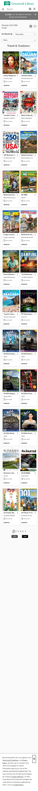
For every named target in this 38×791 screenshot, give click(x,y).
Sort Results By (7, 34)
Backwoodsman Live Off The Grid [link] (27, 155)
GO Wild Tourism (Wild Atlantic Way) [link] (27, 433)
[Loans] (30, 9)
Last (25, 536)
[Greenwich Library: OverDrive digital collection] (19, 3)
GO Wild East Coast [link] (27, 354)
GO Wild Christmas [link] (27, 394)
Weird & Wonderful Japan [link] (27, 115)
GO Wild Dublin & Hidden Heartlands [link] (10, 354)
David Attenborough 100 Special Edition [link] (10, 274)
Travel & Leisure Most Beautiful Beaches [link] (10, 314)
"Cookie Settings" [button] (17, 777)
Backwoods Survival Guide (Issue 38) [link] (10, 195)
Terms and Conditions (10, 760)
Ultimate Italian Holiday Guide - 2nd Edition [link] (27, 76)
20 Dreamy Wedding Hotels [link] (10, 513)
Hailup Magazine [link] (10, 76)
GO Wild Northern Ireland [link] (10, 433)
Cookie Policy (18, 785)
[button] (30, 27)
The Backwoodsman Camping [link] (27, 274)
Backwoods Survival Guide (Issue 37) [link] (27, 235)
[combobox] (14, 9)
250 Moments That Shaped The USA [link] (10, 155)
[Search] (3, 9)
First (14, 536)
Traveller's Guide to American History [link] (10, 115)
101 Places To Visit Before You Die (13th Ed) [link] (27, 513)
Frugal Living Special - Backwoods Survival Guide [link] (10, 235)
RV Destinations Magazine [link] (27, 314)
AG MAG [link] (24, 195)
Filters (5, 40)
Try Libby (8, 14)
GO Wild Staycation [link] (10, 394)
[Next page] (25, 531)
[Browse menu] (34, 9)
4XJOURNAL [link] (25, 473)
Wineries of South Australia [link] (10, 473)
